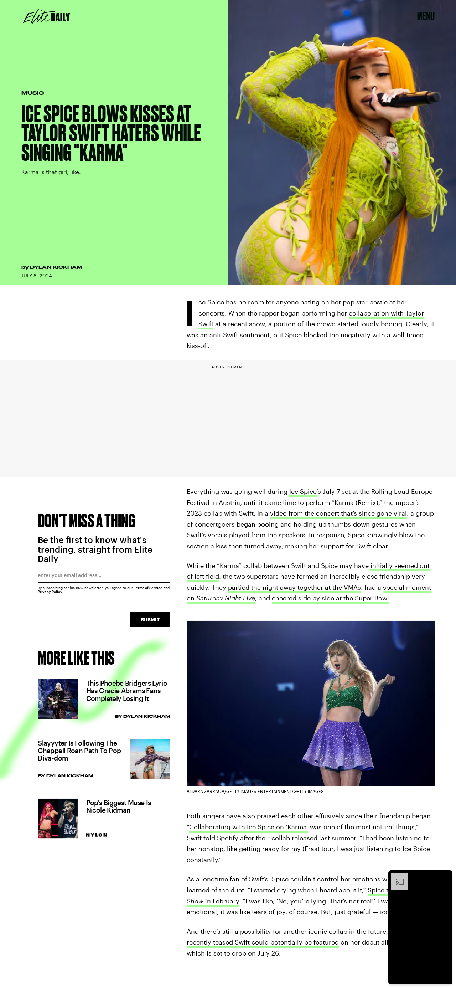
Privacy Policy (50, 591)
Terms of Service (148, 587)
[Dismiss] (444, 876)
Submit (150, 619)
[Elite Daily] (46, 16)
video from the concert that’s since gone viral (338, 513)
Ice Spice (303, 491)
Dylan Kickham (56, 267)
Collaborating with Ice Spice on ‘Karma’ (248, 827)
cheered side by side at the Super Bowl (330, 598)
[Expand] (396, 876)
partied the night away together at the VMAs (294, 587)
